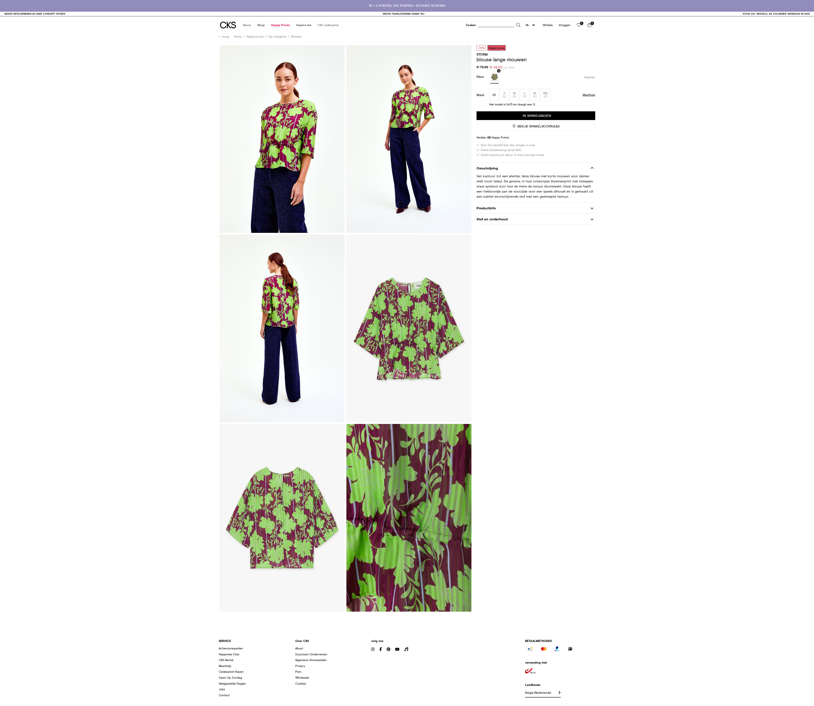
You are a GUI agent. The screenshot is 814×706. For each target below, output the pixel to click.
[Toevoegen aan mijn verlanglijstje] (589, 47)
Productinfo (486, 208)
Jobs (222, 689)
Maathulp (225, 666)
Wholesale (302, 677)
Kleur (481, 76)
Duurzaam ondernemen (311, 654)
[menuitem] (247, 25)
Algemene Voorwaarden (311, 660)
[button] (247, 25)
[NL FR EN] (531, 25)
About (299, 648)
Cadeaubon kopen (231, 671)
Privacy (300, 666)
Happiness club (229, 654)
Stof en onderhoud (492, 219)
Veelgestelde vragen (232, 683)
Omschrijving (487, 168)
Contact (224, 695)
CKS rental (226, 660)
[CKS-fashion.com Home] (228, 25)
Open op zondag (230, 677)
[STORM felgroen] (494, 77)
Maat (480, 95)
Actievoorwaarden (231, 648)
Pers (298, 671)
